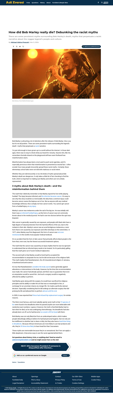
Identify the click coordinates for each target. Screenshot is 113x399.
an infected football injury (29, 213)
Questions (35, 2)
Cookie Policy (96, 380)
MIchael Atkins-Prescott (20, 42)
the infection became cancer (51, 196)
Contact (58, 376)
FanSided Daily (17, 380)
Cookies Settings (78, 383)
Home (14, 362)
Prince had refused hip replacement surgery (47, 295)
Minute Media (12, 387)
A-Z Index (58, 383)
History (42, 2)
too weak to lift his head (48, 312)
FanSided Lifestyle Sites (60, 2)
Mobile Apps (95, 376)
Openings (34, 376)
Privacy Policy (60, 380)
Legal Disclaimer (18, 383)
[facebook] (98, 2)
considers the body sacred (41, 267)
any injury (32, 206)
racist (37, 146)
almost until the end (50, 291)
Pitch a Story (35, 380)
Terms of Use (77, 380)
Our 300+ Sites (77, 376)
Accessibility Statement (39, 383)
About (48, 2)
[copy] (23, 46)
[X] (102, 2)
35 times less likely (27, 326)
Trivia (28, 2)
